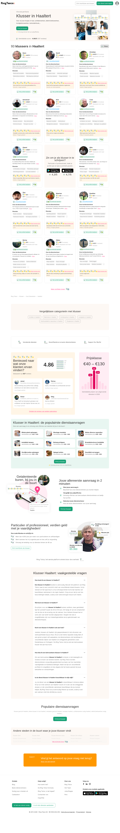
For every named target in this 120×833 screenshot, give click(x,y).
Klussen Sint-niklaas (76, 735)
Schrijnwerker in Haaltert (67, 317)
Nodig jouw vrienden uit (20, 791)
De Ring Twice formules (46, 788)
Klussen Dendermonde (19, 738)
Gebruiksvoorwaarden (68, 812)
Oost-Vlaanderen (30, 296)
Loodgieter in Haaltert (85, 317)
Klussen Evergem (95, 738)
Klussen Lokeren (94, 735)
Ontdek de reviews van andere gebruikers (43, 411)
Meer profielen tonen (58, 289)
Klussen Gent (17, 735)
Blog (13, 784)
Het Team (67, 788)
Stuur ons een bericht (48, 761)
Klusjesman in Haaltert (73, 321)
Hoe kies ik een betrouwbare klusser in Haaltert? (51, 652)
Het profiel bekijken (24, 91)
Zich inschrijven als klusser (85, 3)
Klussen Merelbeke (76, 738)
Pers (65, 794)
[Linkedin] (86, 784)
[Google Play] (53, 171)
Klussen (21, 296)
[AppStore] (67, 171)
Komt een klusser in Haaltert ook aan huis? (49, 627)
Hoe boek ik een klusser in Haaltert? (47, 580)
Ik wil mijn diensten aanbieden (43, 805)
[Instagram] (89, 784)
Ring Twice (14, 296)
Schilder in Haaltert (34, 317)
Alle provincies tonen (58, 741)
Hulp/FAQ (41, 798)
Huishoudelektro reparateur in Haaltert (52, 321)
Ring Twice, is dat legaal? (46, 791)
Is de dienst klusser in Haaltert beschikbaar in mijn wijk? (54, 677)
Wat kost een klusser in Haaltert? (46, 603)
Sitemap (88, 812)
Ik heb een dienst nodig (21, 805)
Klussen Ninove (55, 738)
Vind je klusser (22, 28)
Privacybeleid (80, 812)
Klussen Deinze (36, 738)
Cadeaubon (16, 794)
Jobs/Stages (68, 791)
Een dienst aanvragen (105, 3)
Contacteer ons (43, 794)
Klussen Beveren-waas (57, 735)
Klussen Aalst (36, 735)
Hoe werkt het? (43, 784)
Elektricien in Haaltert (50, 317)
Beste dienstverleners (19, 788)
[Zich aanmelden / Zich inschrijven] (117, 3)
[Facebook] (83, 784)
